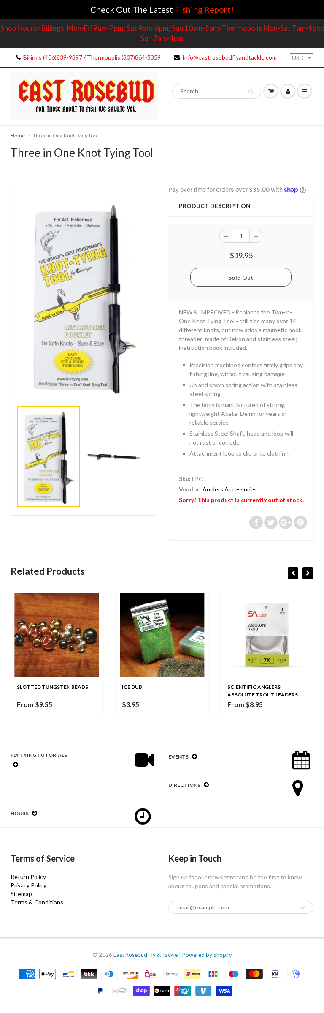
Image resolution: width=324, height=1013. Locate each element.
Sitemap (21, 893)
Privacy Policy (28, 885)
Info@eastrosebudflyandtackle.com (229, 57)
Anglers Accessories (229, 489)
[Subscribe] (303, 908)
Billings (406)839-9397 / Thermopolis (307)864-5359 (92, 57)
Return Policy (28, 876)
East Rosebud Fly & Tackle (145, 954)
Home (18, 135)
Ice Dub (132, 687)
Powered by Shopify (207, 954)
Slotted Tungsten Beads (52, 687)
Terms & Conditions (37, 902)
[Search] (251, 91)
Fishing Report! (204, 9)
